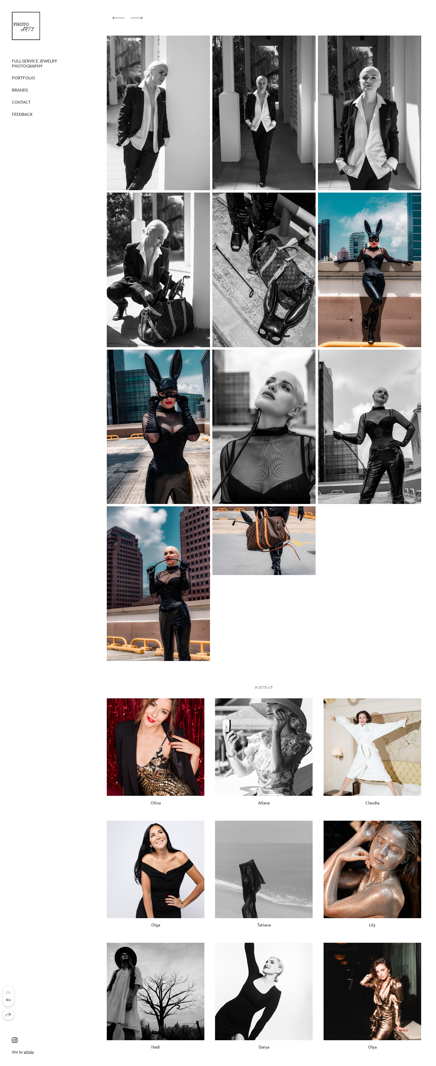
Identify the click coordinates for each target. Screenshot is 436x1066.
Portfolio (23, 77)
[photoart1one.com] (26, 26)
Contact (21, 102)
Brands (20, 89)
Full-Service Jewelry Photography (34, 63)
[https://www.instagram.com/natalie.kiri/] (14, 1040)
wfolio (29, 1051)
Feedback (22, 114)
